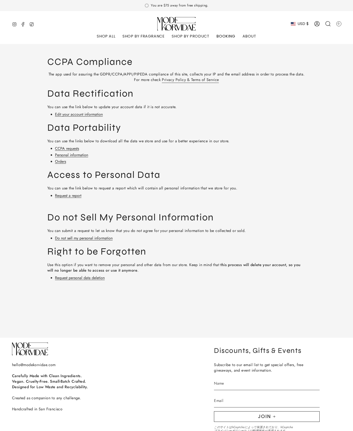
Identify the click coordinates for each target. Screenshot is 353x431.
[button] (106, 37)
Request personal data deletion (80, 278)
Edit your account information (79, 114)
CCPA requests (67, 149)
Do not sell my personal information (84, 238)
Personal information (71, 155)
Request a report (68, 196)
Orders (60, 162)
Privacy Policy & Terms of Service (190, 79)
